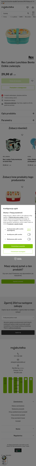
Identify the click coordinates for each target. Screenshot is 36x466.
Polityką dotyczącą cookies (16, 217)
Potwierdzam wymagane (18, 251)
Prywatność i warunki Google (15, 224)
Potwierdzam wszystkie (18, 246)
